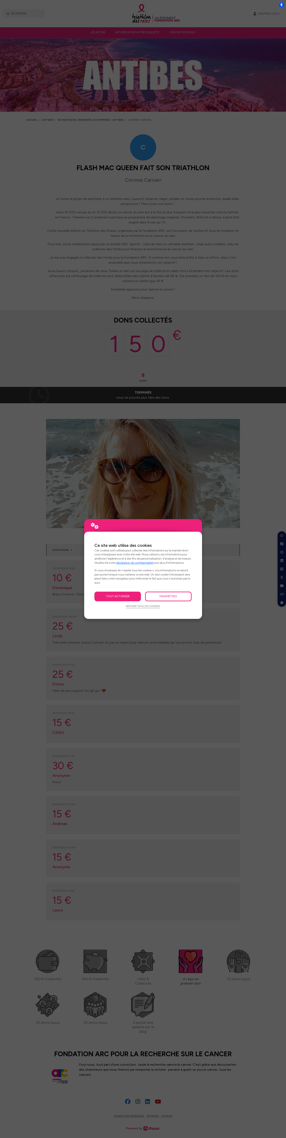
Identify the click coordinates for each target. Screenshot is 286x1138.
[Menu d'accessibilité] (281, 4)
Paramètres (168, 596)
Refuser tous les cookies (143, 606)
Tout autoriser (118, 596)
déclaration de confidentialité (134, 562)
